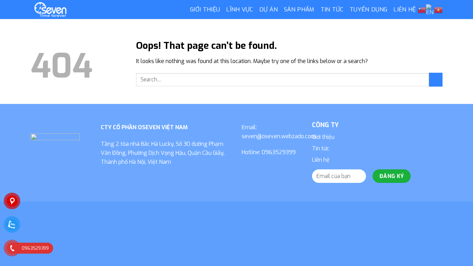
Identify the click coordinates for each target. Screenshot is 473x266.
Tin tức (332, 10)
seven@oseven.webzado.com (279, 136)
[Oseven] (105, 9)
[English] (430, 10)
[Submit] (436, 79)
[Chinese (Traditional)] (422, 10)
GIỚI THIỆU (205, 10)
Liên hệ (321, 159)
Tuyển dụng (368, 10)
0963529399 (279, 152)
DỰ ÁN (268, 10)
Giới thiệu (323, 137)
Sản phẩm (299, 10)
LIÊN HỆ (404, 10)
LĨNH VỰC (239, 10)
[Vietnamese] (438, 10)
